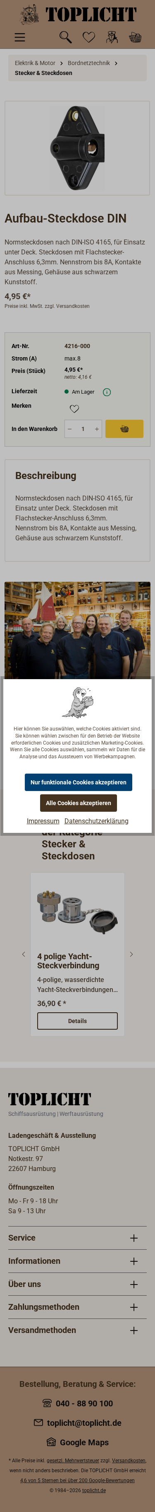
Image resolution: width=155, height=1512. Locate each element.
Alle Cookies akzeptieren (78, 803)
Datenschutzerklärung (96, 821)
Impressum (43, 821)
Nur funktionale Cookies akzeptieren (78, 782)
